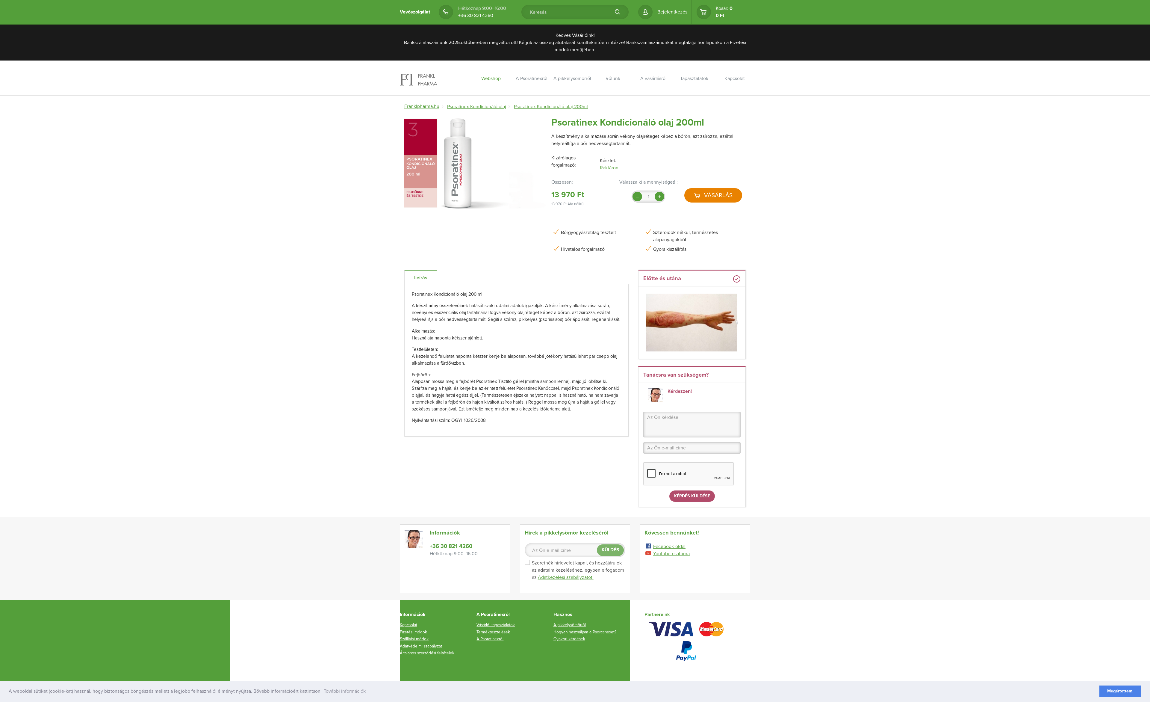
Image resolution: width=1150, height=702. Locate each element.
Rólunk (613, 78)
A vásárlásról (653, 78)
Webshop (491, 78)
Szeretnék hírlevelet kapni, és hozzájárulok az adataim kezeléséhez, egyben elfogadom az (578, 570)
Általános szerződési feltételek (427, 653)
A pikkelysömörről (572, 78)
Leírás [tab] (420, 278)
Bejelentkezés (672, 12)
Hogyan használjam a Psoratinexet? (584, 632)
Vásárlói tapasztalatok (702, 94)
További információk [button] (345, 691)
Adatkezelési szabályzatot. (566, 577)
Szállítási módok (662, 94)
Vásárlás (718, 195)
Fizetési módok (413, 632)
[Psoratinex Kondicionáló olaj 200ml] (475, 163)
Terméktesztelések (493, 632)
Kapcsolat (734, 78)
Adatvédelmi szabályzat (421, 646)
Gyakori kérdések (569, 638)
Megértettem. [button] (1120, 691)
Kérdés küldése (692, 496)
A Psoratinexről (531, 78)
